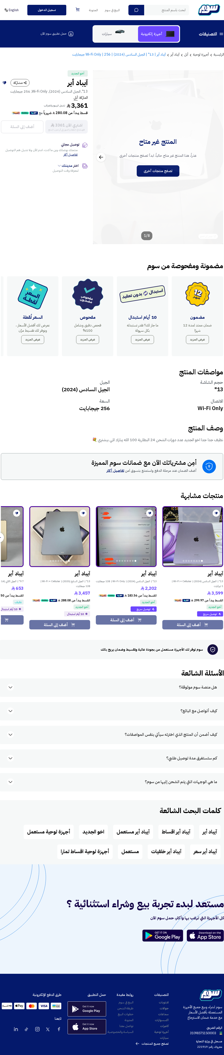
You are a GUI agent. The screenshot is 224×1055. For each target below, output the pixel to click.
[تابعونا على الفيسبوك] (58, 1029)
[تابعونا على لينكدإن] (16, 1029)
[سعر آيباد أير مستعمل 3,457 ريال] (59, 536)
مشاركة (18, 82)
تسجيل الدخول (47, 10)
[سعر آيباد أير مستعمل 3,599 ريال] (192, 536)
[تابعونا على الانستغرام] (37, 1029)
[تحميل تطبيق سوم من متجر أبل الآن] (205, 936)
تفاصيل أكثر (71, 154)
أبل (76, 97)
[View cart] (77, 9)
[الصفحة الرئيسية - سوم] (209, 10)
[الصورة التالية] (101, 157)
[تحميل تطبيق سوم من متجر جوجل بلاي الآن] (164, 936)
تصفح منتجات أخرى (158, 171)
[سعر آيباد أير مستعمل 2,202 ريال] (126, 536)
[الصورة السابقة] (215, 157)
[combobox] (158, 10)
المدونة (93, 10)
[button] (136, 10)
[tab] (158, 34)
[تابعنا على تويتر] (48, 1029)
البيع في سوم (112, 10)
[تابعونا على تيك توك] (27, 1029)
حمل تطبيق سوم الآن (53, 33)
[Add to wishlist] (4, 82)
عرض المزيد (197, 339)
